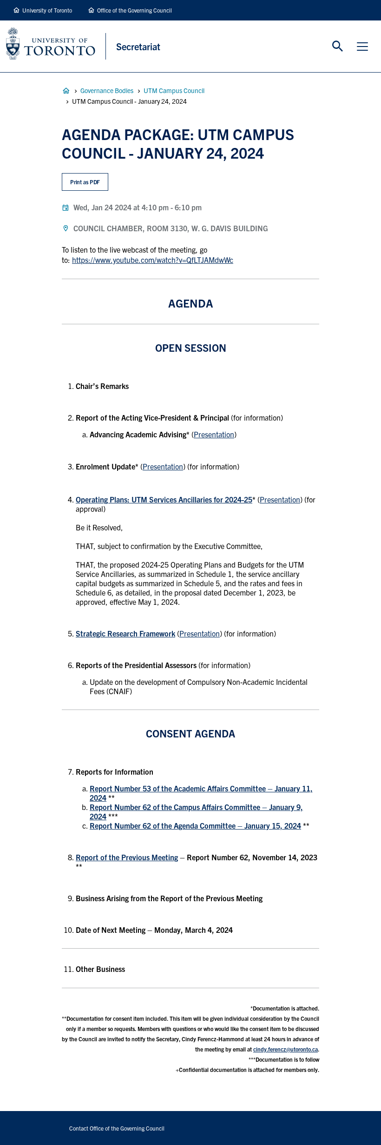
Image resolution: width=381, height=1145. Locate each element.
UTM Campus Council (174, 90)
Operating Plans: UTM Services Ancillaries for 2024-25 (164, 499)
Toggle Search (337, 46)
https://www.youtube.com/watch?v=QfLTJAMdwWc (152, 259)
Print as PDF (85, 181)
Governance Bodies (106, 90)
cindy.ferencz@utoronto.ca (285, 1048)
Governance (66, 91)
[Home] (56, 46)
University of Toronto (47, 10)
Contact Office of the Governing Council (116, 1128)
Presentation (214, 434)
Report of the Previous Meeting (127, 857)
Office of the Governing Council (134, 10)
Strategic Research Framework (125, 633)
